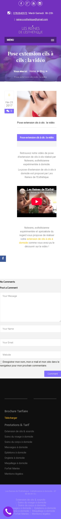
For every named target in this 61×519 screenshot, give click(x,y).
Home (32, 71)
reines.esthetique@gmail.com (32, 19)
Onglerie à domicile (15, 458)
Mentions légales (14, 473)
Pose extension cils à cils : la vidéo (36, 122)
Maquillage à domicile (16, 463)
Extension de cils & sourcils (19, 431)
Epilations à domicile (15, 452)
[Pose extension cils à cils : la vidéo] (9, 95)
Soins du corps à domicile (18, 442)
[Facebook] (3, 259)
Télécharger (11, 418)
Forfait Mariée (12, 468)
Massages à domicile (16, 447)
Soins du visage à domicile (19, 436)
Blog (42, 71)
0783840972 (20, 13)
